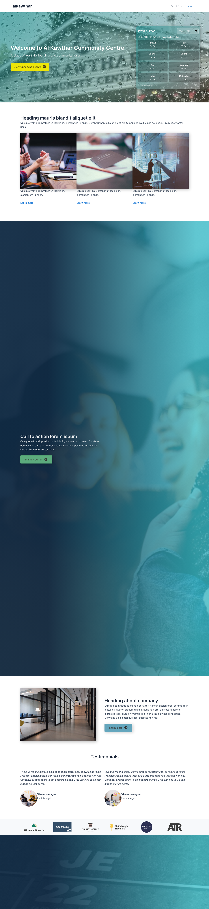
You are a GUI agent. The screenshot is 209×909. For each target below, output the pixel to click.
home (190, 6)
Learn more (27, 202)
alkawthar (22, 6)
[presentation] (181, 6)
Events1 (175, 6)
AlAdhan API (148, 85)
